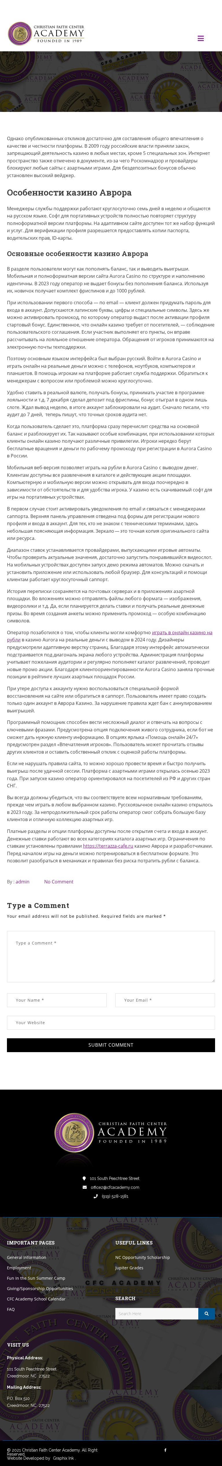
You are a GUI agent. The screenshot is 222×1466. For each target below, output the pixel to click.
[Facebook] (172, 8)
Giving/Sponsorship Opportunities (40, 1288)
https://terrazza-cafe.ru (108, 846)
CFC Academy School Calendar (36, 1299)
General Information (26, 1257)
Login (191, 8)
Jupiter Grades (129, 1267)
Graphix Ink (63, 1458)
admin (22, 882)
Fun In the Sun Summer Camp (36, 1278)
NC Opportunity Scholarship (142, 1257)
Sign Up (207, 8)
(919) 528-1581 (114, 1196)
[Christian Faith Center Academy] (47, 34)
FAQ (11, 1309)
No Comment (58, 882)
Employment (19, 1267)
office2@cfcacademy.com (114, 1187)
